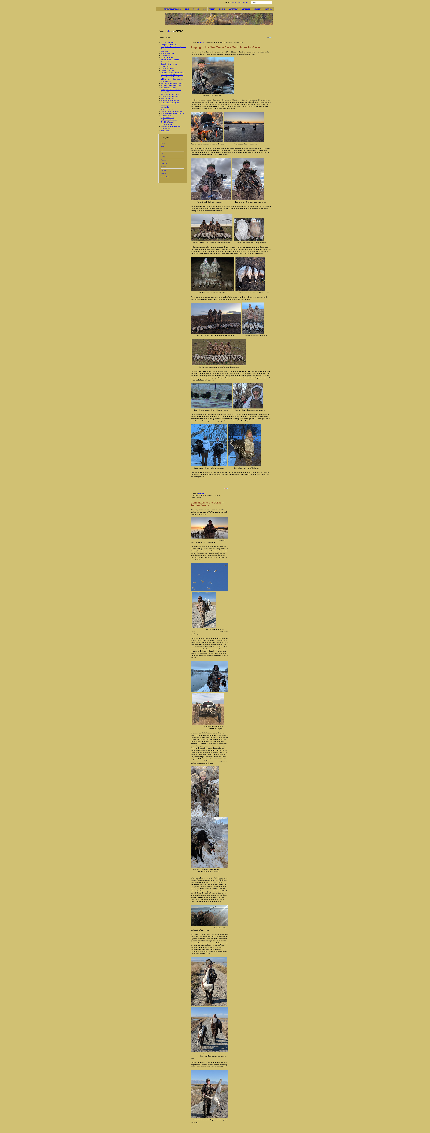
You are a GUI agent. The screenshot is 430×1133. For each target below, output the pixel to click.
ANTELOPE (246, 9)
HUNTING (268, 9)
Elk (162, 153)
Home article (165, 177)
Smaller (245, 2)
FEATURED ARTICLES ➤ (172, 9)
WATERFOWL (233, 9)
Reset (239, 2)
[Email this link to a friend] (270, 37)
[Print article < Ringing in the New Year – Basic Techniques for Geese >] (268, 37)
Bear (162, 146)
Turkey (163, 156)
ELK (204, 9)
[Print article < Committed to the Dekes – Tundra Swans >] (225, 489)
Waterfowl (164, 163)
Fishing (163, 160)
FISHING (222, 9)
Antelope (164, 167)
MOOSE (196, 9)
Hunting (163, 173)
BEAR (187, 9)
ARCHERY (257, 9)
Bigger (234, 2)
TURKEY (212, 9)
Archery (163, 170)
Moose (163, 150)
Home (170, 31)
